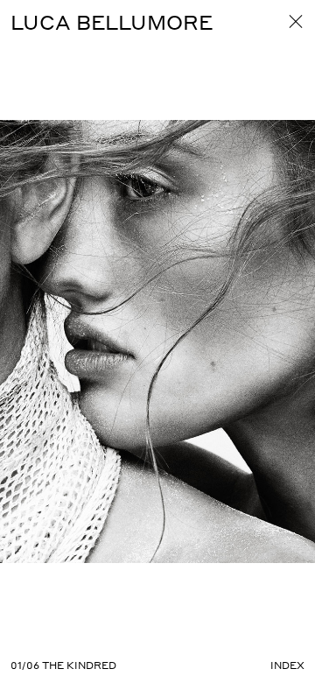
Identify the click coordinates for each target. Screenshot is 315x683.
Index (287, 665)
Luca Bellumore (111, 22)
